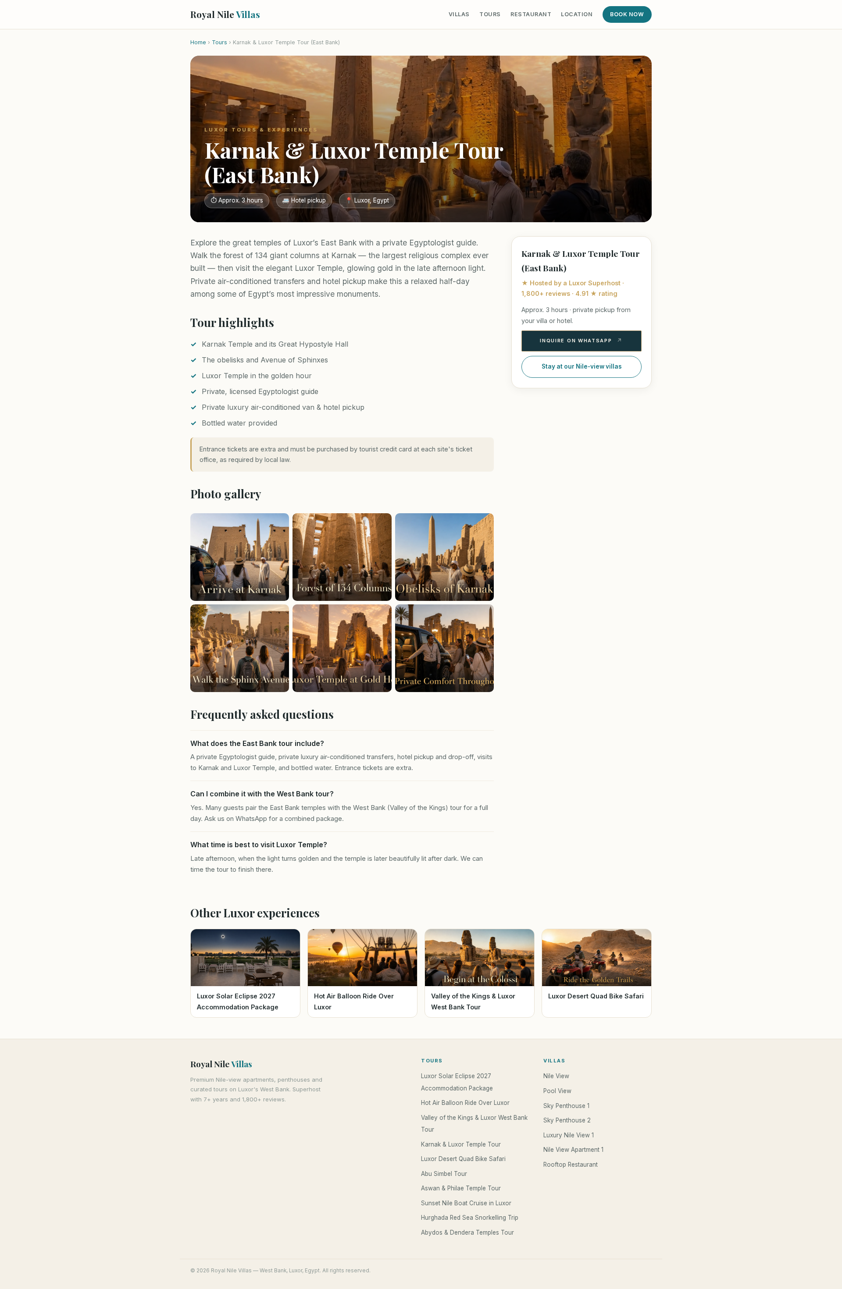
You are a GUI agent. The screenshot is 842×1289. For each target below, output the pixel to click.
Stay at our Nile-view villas (582, 366)
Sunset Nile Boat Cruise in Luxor (466, 1203)
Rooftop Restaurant (570, 1164)
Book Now (627, 14)
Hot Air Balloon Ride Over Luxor (465, 1102)
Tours (490, 14)
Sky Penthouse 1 (566, 1105)
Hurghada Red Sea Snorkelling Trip (469, 1217)
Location (576, 14)
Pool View (557, 1090)
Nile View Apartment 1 (573, 1149)
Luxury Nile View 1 (568, 1135)
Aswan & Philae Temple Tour (461, 1188)
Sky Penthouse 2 (567, 1120)
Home (198, 42)
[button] (239, 557)
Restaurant (530, 14)
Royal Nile (225, 14)
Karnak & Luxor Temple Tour (461, 1144)
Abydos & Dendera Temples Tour (467, 1232)
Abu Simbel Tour (444, 1173)
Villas (459, 14)
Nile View (556, 1075)
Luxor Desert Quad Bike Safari (463, 1158)
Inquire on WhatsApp (576, 340)
